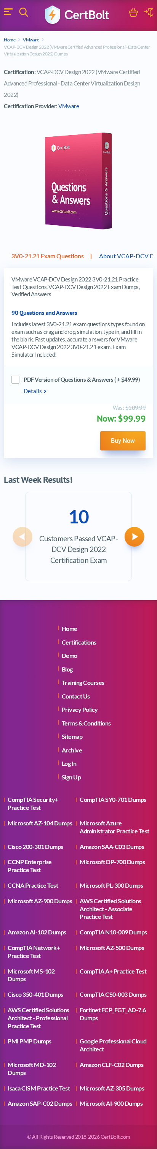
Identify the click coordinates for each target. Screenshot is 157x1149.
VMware (31, 40)
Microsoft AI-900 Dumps (111, 1103)
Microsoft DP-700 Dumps (112, 861)
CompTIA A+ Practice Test (113, 971)
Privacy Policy (80, 709)
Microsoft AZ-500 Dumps (112, 947)
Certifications (79, 642)
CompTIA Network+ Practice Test (34, 951)
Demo (69, 655)
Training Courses (83, 682)
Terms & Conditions (86, 723)
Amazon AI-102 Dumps (37, 932)
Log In (69, 763)
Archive (72, 750)
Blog (67, 669)
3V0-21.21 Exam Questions (47, 255)
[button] (22, 537)
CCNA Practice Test (33, 885)
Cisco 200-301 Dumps (35, 846)
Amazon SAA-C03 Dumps (112, 846)
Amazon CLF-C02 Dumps (111, 1064)
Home (9, 40)
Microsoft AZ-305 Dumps (112, 1088)
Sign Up (71, 777)
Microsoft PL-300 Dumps (111, 885)
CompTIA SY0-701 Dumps (113, 799)
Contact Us (76, 696)
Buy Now (123, 440)
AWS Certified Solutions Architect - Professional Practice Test (38, 1017)
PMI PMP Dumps (29, 1041)
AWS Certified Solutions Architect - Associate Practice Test (110, 908)
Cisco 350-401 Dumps (35, 994)
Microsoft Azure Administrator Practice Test (114, 826)
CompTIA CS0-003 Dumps (113, 994)
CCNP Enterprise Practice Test (30, 865)
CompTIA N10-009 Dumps (113, 932)
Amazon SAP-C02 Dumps (40, 1103)
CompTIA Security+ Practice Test (33, 803)
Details (33, 390)
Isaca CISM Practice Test (39, 1088)
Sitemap (72, 736)
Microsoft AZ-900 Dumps (40, 900)
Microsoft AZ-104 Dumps (40, 823)
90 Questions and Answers (44, 313)
